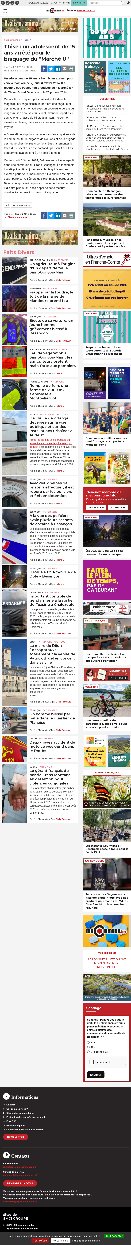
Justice (26, 40)
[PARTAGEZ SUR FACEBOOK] (44, 69)
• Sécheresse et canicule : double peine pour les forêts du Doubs (106, 148)
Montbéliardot (39, 382)
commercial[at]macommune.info (20, 1175)
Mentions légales (15, 1125)
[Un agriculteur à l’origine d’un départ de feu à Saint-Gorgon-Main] (14, 265)
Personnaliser (61, 1240)
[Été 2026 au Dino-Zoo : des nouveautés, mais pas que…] (107, 531)
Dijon (33, 642)
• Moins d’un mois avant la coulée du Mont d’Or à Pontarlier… (104, 127)
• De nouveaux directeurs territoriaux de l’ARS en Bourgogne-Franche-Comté (105, 108)
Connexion (118, 507)
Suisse (33, 767)
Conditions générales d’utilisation (25, 1129)
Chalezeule (36, 592)
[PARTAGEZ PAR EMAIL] (64, 69)
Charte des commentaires (20, 1113)
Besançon (35, 317)
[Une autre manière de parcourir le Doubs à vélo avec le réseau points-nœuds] (107, 700)
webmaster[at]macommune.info (20, 1201)
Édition (71, 10)
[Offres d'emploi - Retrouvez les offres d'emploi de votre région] (107, 265)
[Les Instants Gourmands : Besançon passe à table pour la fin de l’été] (107, 825)
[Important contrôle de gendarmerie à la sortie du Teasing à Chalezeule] (14, 598)
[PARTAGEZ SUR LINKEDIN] (57, 69)
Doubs (33, 738)
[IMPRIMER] (71, 69)
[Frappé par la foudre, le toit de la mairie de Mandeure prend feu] (14, 294)
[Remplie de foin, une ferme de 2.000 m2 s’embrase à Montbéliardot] (14, 387)
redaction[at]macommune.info (19, 1167)
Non (93, 1047)
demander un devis (20, 1183)
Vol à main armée (22, 205)
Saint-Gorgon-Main (41, 260)
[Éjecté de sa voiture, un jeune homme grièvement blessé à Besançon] (14, 322)
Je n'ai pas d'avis (99, 1051)
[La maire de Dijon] (14, 647)
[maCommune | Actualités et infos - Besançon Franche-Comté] (55, 10)
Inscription (96, 507)
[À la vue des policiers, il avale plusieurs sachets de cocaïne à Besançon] (14, 517)
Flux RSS (11, 1121)
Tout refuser (40, 1240)
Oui (93, 1042)
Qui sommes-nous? (17, 1109)
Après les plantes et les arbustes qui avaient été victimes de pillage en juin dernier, (51, 443)
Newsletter (15, 1137)
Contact (10, 1104)
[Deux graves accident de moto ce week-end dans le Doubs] (14, 744)
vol (7, 205)
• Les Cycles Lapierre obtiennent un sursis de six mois (103, 119)
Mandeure (36, 288)
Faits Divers (12, 40)
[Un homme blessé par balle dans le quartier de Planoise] (14, 716)
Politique (59, 642)
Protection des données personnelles (26, 1117)
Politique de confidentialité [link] (86, 1240)
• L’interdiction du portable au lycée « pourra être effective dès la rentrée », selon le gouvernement (105, 137)
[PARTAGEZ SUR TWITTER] (51, 69)
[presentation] (85, 790)
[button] (122, 2)
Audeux (34, 414)
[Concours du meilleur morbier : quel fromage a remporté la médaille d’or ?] (107, 418)
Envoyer (95, 1074)
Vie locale (62, 414)
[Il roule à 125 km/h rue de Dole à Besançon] (14, 574)
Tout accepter (114, 1235)
